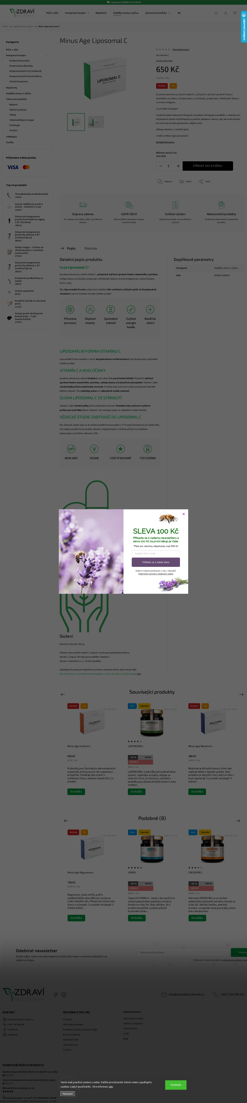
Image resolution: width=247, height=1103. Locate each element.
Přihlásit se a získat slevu (155, 562)
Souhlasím (176, 1085)
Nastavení (68, 1094)
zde (111, 1087)
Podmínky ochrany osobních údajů (155, 574)
